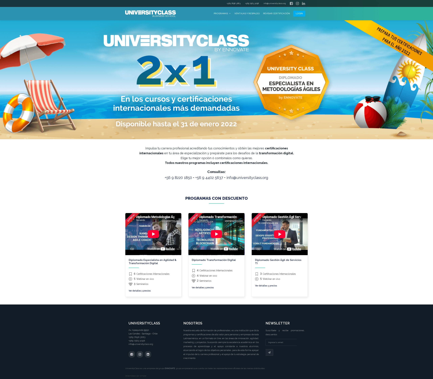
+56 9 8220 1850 (178, 177)
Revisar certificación (276, 13)
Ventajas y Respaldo (247, 13)
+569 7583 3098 (252, 3)
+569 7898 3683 (234, 3)
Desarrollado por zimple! (135, 376)
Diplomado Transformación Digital (214, 260)
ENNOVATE (170, 368)
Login (299, 13)
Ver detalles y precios (140, 291)
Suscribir (269, 352)
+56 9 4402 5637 (209, 177)
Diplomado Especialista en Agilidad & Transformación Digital (152, 262)
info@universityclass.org (275, 3)
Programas (221, 13)
